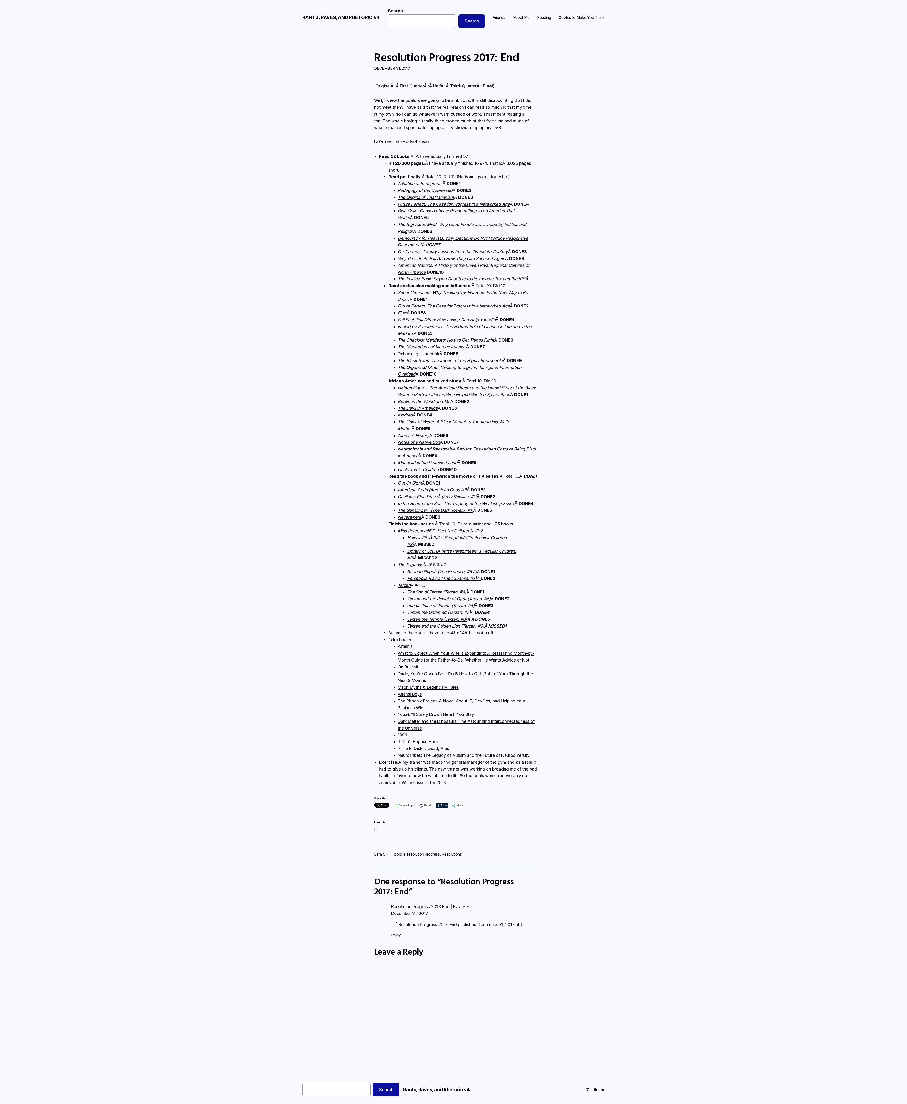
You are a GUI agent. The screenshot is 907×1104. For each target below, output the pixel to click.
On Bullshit (408, 666)
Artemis (405, 646)
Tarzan (404, 585)
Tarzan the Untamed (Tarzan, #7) (439, 612)
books (399, 854)
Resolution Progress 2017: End (446, 57)
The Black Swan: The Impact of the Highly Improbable (450, 360)
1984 (402, 734)
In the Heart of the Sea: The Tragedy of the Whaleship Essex (456, 503)
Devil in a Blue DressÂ (437, 496)
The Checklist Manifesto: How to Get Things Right (446, 340)
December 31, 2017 (409, 913)
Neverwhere (409, 517)
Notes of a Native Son (419, 442)
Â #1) (468, 510)
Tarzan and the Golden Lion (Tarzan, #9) (445, 625)
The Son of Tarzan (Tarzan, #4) (436, 591)
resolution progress (423, 854)
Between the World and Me (424, 401)
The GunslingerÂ (430, 510)
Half (437, 85)
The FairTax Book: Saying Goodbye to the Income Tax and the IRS (461, 278)
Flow (402, 312)
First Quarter (412, 85)
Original (383, 85)
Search (395, 10)
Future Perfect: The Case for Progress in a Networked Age (454, 204)
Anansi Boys (410, 694)
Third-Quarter (463, 85)
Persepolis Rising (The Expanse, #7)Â (444, 578)
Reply (396, 935)
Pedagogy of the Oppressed (425, 190)
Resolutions (452, 854)
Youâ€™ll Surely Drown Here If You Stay (436, 714)
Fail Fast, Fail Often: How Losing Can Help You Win (447, 319)
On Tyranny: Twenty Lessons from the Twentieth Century (453, 251)
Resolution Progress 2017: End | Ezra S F (430, 906)
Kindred (405, 414)
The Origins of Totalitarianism (426, 197)
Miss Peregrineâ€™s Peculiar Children (434, 530)
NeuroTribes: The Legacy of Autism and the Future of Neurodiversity (464, 755)
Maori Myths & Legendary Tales (428, 687)
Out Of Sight (410, 483)
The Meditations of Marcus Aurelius (432, 346)
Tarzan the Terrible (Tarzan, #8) (437, 619)
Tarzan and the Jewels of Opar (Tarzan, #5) (449, 598)
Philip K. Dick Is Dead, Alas (423, 748)
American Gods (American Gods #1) (432, 489)
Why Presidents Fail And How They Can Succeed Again (451, 258)
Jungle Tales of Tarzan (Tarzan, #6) (441, 605)
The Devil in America (418, 408)
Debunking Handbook (418, 353)
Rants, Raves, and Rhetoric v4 (341, 17)
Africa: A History (413, 435)
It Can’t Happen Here (418, 741)
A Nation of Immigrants (420, 183)
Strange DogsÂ (442, 571)
